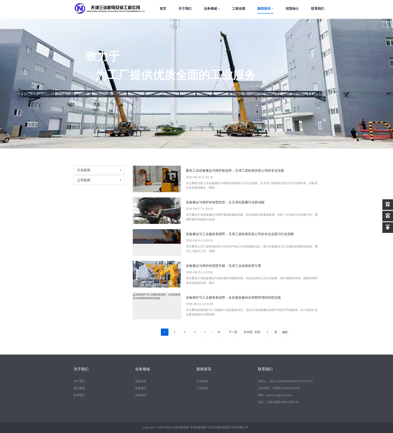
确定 (285, 332)
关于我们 (185, 8)
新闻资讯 (264, 8)
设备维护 (141, 395)
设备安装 (141, 381)
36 (218, 332)
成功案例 (79, 388)
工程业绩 (238, 8)
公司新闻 (83, 180)
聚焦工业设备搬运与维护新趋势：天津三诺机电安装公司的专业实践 (235, 170)
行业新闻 (83, 170)
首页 (163, 8)
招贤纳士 (292, 8)
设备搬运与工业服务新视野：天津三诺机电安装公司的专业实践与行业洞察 (240, 234)
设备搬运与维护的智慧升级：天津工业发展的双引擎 (223, 266)
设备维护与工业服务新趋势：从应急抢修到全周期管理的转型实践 (233, 297)
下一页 (233, 332)
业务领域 (211, 8)
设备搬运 (141, 388)
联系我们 (317, 8)
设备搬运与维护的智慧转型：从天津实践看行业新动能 (225, 202)
